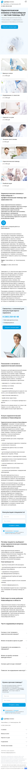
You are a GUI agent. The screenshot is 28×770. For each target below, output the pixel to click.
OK (25, 768)
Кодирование (4, 741)
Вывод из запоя (5, 733)
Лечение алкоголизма (6, 745)
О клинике (3, 729)
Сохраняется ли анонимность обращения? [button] (10, 648)
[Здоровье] (7, 2)
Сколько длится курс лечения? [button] (11, 664)
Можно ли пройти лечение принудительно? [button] (9, 656)
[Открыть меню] (26, 1)
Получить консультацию (10, 27)
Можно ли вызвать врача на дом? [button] (12, 640)
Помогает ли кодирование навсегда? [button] (13, 670)
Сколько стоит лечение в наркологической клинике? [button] (10, 633)
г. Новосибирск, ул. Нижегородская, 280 (11, 4)
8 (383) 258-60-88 (6, 6)
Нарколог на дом (5, 737)
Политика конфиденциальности (8, 752)
